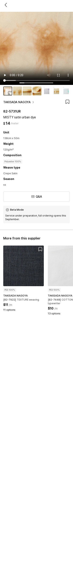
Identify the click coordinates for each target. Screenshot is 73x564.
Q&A (39, 196)
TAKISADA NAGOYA (17, 102)
